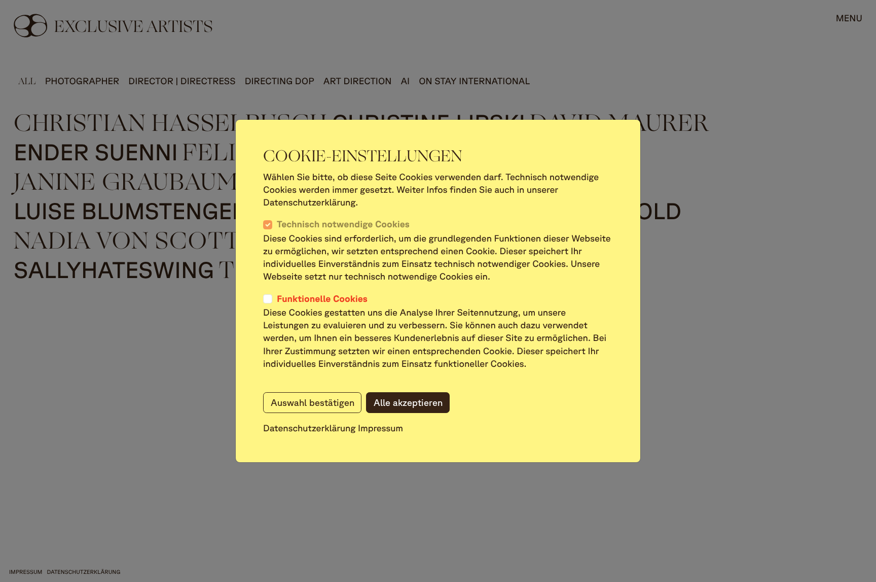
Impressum (380, 428)
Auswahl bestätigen (312, 402)
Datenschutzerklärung (309, 428)
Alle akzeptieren (408, 402)
